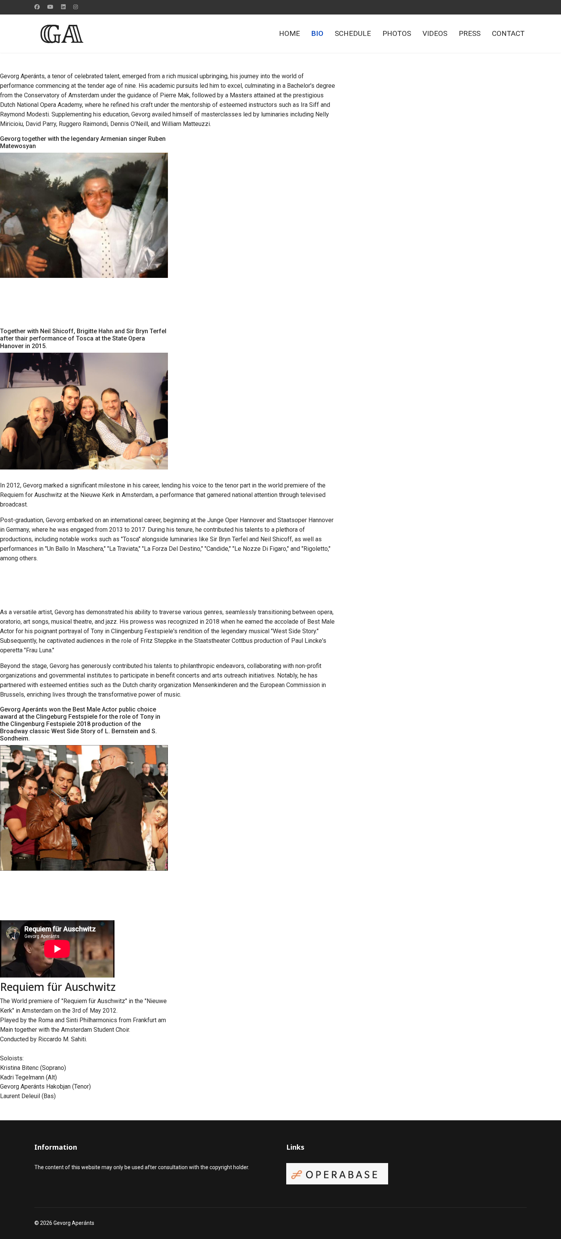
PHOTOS (396, 33)
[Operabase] (406, 1173)
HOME (289, 33)
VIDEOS (434, 33)
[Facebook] (37, 7)
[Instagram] (75, 7)
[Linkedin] (63, 7)
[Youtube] (50, 7)
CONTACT (508, 33)
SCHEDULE (353, 33)
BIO (317, 33)
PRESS (469, 33)
